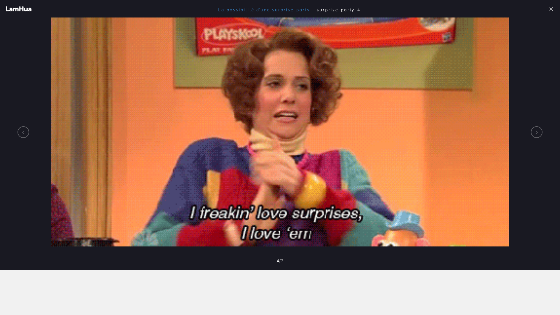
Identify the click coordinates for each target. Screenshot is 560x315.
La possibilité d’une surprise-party (264, 10)
